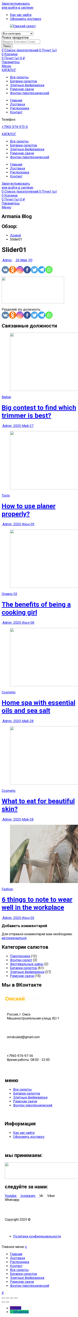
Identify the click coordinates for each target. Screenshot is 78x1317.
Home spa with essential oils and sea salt (38, 706)
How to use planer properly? (29, 510)
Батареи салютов (23, 81)
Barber (6, 397)
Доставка (17, 104)
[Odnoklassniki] (12, 269)
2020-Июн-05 (23, 524)
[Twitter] (34, 269)
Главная (16, 100)
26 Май (21, 260)
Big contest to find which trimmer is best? (39, 411)
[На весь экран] (11, 1298)
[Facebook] (27, 269)
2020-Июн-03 (23, 918)
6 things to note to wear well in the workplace (37, 903)
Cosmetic (9, 692)
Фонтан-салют (21, 960)
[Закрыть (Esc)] (3, 1298)
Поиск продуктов (15, 38)
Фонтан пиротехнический (29, 93)
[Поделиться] (7, 1298)
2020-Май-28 (22, 721)
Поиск (7, 46)
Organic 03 (9, 594)
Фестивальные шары (26, 964)
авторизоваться (14, 938)
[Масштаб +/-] (15, 1298)
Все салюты (19, 77)
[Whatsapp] (49, 269)
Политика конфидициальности (37, 1236)
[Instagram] (20, 269)
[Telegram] (41, 269)
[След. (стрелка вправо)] (7, 1302)
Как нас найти (24, 1133)
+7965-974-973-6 (15, 127)
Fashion (7, 889)
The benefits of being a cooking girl (36, 608)
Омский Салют (42, 1220)
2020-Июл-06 (23, 623)
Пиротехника (20, 956)
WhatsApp (21, 1311)
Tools (6, 495)
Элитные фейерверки (27, 85)
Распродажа (19, 108)
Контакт (16, 112)
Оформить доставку (29, 1137)
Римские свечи (22, 89)
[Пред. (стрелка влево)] (3, 1302)
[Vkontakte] (5, 269)
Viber (17, 1308)
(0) (30, 260)
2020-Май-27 (22, 426)
